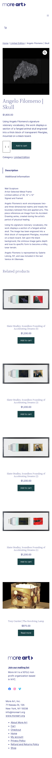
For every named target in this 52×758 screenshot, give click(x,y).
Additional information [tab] (17, 176)
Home (5, 43)
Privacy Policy (18, 740)
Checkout (16, 729)
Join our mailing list (18, 667)
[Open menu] (47, 15)
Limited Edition (17, 43)
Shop (13, 748)
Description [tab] (11, 170)
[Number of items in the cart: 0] (5, 28)
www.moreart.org (15, 715)
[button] (45, 52)
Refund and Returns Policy (25, 744)
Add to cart (21, 145)
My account (17, 737)
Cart (13, 726)
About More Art (19, 722)
